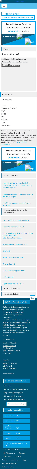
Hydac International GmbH (13, 227)
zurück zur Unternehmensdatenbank (17, 16)
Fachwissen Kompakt (9, 463)
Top (32, 298)
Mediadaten (15, 460)
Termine (22, 453)
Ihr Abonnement (9, 453)
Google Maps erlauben (11, 65)
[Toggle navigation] (4, 6)
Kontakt (18, 456)
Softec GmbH (8, 277)
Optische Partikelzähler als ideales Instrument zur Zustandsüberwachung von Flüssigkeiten (17, 185)
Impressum (7, 386)
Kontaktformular (8, 374)
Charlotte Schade (9, 343)
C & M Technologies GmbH (14, 271)
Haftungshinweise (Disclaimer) (14, 399)
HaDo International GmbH (13, 257)
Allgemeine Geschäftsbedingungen (16, 389)
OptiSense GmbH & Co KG (13, 284)
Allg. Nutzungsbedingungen (13, 393)
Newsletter (7, 456)
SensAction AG (9, 264)
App (24, 460)
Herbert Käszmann (9, 345)
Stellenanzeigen (7, 467)
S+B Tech (6, 251)
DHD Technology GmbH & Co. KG (16, 220)
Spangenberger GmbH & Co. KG (15, 244)
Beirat (4, 460)
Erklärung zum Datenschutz (13, 396)
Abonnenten (14, 31)
